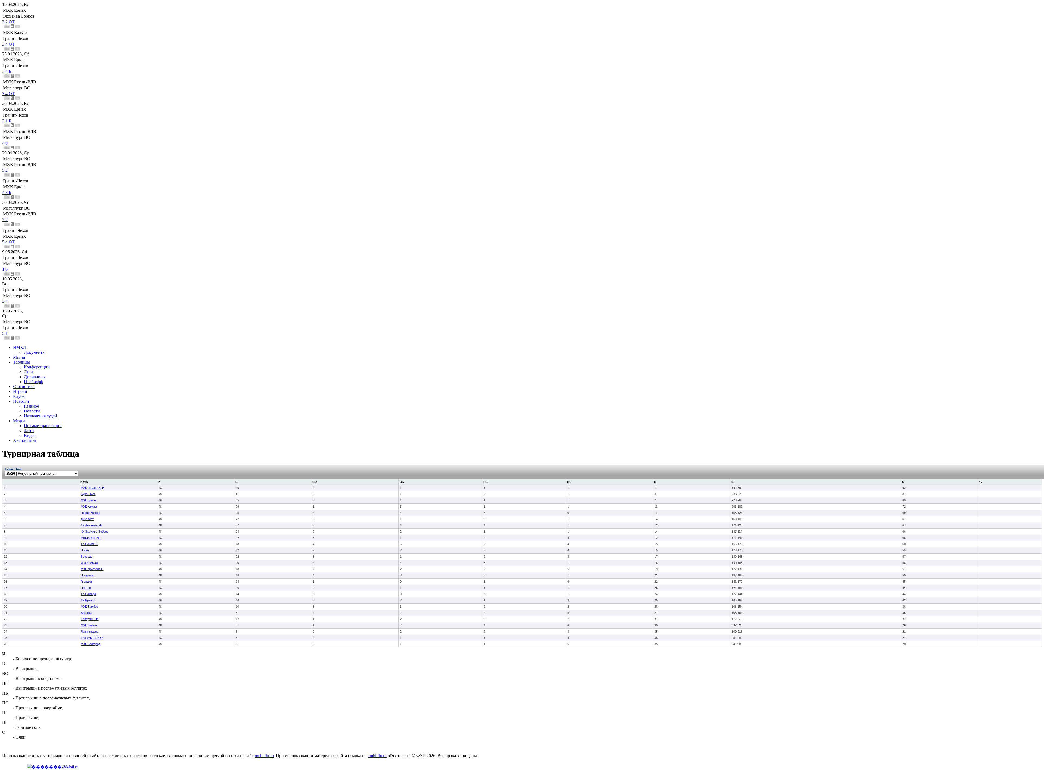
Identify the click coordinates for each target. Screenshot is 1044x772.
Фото (29, 430)
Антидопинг (25, 440)
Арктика (86, 612)
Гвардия (86, 581)
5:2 (5, 170)
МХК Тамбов (89, 606)
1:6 (5, 269)
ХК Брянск (88, 600)
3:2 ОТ (8, 22)
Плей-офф (33, 381)
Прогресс (87, 575)
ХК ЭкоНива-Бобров (94, 531)
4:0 (5, 143)
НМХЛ (19, 347)
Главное (31, 406)
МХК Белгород (90, 644)
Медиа (19, 420)
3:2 (5, 219)
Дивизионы (35, 376)
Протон (86, 587)
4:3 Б (6, 192)
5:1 (5, 333)
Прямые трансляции (43, 425)
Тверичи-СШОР (92, 637)
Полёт (85, 550)
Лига (28, 372)
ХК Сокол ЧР (89, 544)
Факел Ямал (89, 562)
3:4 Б (6, 71)
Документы (34, 352)
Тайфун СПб (89, 619)
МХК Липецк (89, 625)
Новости (21, 401)
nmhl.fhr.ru (264, 755)
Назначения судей (40, 416)
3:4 (5, 301)
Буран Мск (88, 494)
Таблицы (21, 362)
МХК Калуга (89, 506)
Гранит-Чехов (90, 512)
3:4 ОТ (8, 44)
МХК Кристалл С (92, 569)
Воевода (86, 556)
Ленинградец (89, 631)
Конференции (37, 367)
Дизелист (87, 519)
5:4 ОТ (8, 242)
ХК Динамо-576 (91, 525)
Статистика (24, 386)
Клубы (19, 396)
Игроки (20, 391)
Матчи (19, 357)
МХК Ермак (88, 500)
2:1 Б (6, 120)
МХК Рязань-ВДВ (92, 487)
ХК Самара (88, 594)
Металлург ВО (91, 537)
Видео (30, 435)
